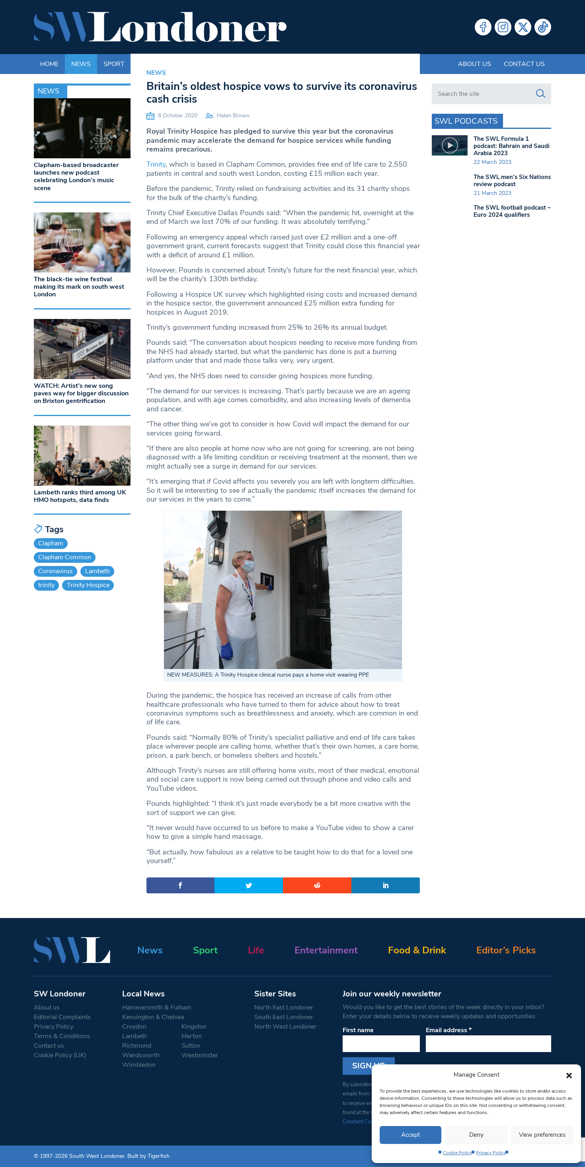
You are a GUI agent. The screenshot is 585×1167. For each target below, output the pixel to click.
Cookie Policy (457, 1152)
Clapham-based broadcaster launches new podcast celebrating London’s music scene (76, 177)
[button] (569, 1075)
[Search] (540, 94)
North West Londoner (285, 1026)
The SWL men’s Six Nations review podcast (512, 180)
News (156, 72)
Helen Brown (233, 115)
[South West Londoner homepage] (160, 27)
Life (256, 950)
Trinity (156, 164)
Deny (476, 1135)
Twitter (523, 27)
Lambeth (97, 571)
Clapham (50, 543)
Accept (410, 1135)
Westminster (199, 1055)
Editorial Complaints (62, 1017)
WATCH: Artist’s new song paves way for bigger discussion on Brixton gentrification (81, 393)
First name (358, 1030)
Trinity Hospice (88, 585)
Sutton (190, 1045)
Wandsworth (141, 1055)
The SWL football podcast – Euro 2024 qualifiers (512, 211)
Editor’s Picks (506, 950)
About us (474, 64)
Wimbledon (139, 1064)
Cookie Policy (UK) (60, 1055)
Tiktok (542, 27)
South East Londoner (283, 1017)
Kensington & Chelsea (153, 1017)
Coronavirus (55, 571)
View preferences (542, 1135)
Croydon (134, 1026)
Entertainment (326, 950)
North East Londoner (283, 1007)
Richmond (136, 1045)
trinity (46, 585)
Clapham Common (64, 557)
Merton (191, 1036)
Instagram (503, 27)
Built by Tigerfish (148, 1156)
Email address (449, 1030)
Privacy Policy (491, 1152)
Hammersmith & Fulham (156, 1007)
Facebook (483, 27)
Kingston (194, 1026)
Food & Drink (417, 950)
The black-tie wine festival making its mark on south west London (79, 287)
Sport (205, 950)
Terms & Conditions (62, 1036)
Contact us (524, 64)
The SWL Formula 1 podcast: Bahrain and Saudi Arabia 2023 (512, 146)
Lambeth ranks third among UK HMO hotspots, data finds (80, 496)
